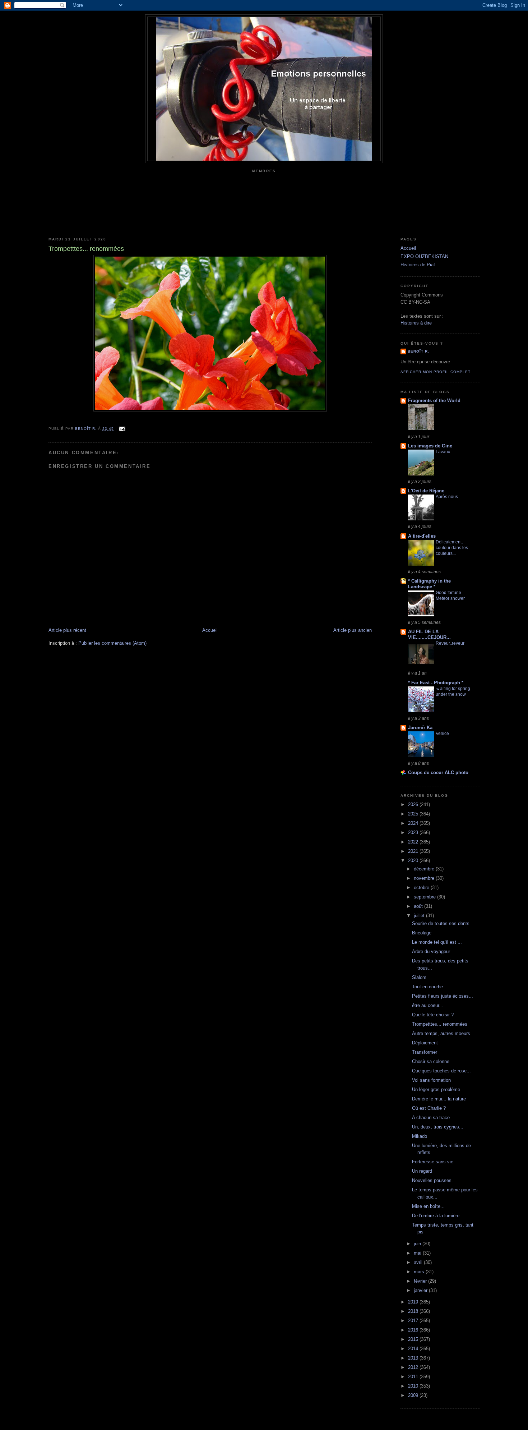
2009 (414, 1395)
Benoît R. (418, 351)
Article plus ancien (352, 630)
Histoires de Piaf (417, 264)
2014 (414, 1348)
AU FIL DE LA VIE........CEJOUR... (429, 634)
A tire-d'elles (422, 536)
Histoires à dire (416, 323)
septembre (425, 897)
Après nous (447, 496)
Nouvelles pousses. (432, 1180)
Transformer (424, 1052)
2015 (414, 1339)
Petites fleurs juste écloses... (442, 996)
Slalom (419, 977)
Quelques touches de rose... (441, 1070)
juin (418, 1243)
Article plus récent (67, 630)
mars (420, 1271)
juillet (420, 915)
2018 (414, 1311)
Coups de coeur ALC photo (438, 772)
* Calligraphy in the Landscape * (429, 583)
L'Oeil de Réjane (426, 490)
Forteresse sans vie (432, 1161)
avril (419, 1262)
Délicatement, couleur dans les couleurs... (452, 547)
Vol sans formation (431, 1080)
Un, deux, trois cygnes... (437, 1127)
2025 (414, 814)
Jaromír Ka (420, 727)
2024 (414, 823)
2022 (414, 842)
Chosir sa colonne (430, 1061)
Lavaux (443, 451)
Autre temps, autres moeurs (441, 1033)
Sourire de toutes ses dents (440, 923)
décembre (425, 869)
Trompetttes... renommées (439, 1024)
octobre (422, 887)
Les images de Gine (430, 446)
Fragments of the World (434, 400)
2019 (414, 1302)
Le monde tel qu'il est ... (437, 942)
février (421, 1281)
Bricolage (421, 932)
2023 (414, 832)
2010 (414, 1386)
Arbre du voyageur (431, 951)
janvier (421, 1290)
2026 (414, 804)
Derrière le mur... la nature (439, 1099)
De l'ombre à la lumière (435, 1215)
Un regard (422, 1171)
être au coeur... (427, 1005)
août (419, 906)
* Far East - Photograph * (435, 682)
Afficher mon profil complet (435, 372)
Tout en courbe (427, 986)
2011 (414, 1376)
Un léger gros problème (436, 1089)
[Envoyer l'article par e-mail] (121, 429)
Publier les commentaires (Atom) (112, 643)
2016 (414, 1330)
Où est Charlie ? (429, 1108)
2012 (414, 1367)
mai (418, 1253)
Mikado (419, 1136)
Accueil (210, 630)
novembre (425, 878)
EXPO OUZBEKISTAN (424, 256)
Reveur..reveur (450, 643)
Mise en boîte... (428, 1206)
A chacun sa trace (431, 1117)
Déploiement (425, 1042)
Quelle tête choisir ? (433, 1014)
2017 (414, 1320)
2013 (414, 1358)
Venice (442, 733)
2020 (414, 860)
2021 (414, 851)
